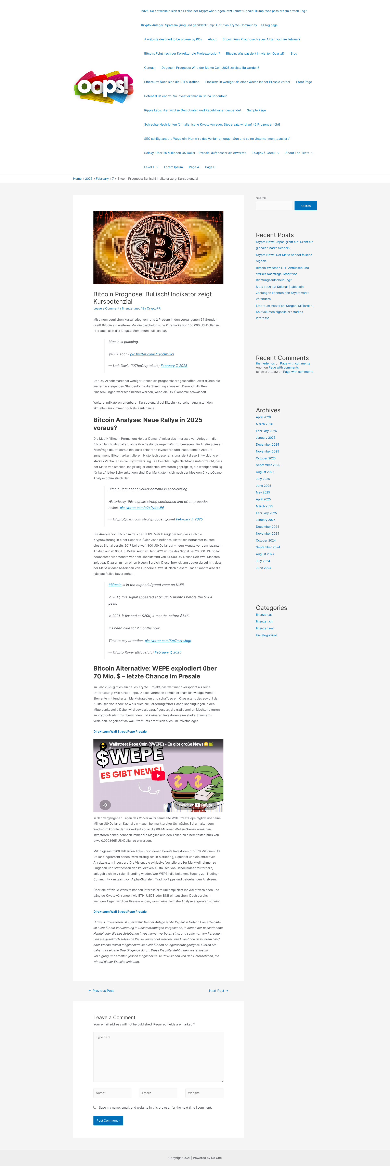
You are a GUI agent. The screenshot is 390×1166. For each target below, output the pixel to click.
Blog (294, 53)
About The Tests (297, 153)
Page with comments (295, 363)
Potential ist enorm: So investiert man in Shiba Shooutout (185, 96)
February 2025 (266, 513)
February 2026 (266, 431)
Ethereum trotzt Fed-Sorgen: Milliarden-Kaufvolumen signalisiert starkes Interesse (285, 312)
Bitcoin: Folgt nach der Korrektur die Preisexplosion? (182, 53)
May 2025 (263, 492)
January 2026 (265, 438)
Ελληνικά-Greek (263, 153)
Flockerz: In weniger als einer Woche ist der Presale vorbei (247, 82)
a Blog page (269, 25)
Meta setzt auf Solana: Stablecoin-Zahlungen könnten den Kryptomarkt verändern (282, 293)
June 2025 (263, 486)
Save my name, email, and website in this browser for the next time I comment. (155, 1107)
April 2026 (263, 417)
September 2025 (268, 465)
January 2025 (265, 520)
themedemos (265, 363)
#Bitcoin (114, 585)
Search (261, 198)
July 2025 (263, 479)
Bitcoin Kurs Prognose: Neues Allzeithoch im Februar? (261, 39)
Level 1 (149, 167)
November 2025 (267, 451)
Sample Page (256, 110)
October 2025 (266, 458)
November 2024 (267, 533)
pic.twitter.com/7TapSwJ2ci (152, 354)
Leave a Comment (106, 308)
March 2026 (264, 424)
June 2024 (263, 568)
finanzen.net (131, 308)
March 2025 (264, 506)
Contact (149, 68)
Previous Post (101, 991)
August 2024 (265, 554)
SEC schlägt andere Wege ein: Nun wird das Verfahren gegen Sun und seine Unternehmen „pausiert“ (217, 139)
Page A (194, 167)
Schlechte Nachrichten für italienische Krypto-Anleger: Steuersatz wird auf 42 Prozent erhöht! (212, 124)
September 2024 (268, 547)
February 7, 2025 (174, 366)
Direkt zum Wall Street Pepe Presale (120, 731)
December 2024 (267, 527)
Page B (210, 167)
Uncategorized (266, 635)
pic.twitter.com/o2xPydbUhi (142, 508)
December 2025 (267, 444)
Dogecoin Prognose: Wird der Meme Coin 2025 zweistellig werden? (210, 68)
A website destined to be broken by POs (173, 39)
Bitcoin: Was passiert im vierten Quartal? (255, 53)
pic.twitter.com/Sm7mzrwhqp (168, 641)
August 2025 (265, 472)
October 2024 (266, 540)
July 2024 (263, 561)
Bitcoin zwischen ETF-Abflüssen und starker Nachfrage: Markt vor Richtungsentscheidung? (282, 274)
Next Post (218, 991)
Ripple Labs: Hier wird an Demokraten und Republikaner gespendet (192, 110)
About (212, 39)
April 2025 (263, 499)
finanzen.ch (264, 621)
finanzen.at (264, 615)
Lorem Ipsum (173, 167)
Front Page (304, 82)
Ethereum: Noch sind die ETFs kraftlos (171, 82)
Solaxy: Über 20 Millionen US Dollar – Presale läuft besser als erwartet (195, 153)
